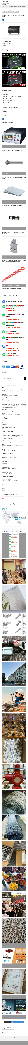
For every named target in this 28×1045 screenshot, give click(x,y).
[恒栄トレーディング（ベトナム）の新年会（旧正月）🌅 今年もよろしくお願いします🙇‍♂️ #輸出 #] (14, 725)
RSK (14, 405)
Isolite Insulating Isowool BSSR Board (12, 205)
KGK (14, 404)
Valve (3, 444)
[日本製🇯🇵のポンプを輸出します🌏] (14, 776)
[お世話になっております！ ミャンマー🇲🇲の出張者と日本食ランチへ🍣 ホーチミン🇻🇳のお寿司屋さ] (14, 571)
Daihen (9, 414)
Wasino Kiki (4, 447)
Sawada (22, 445)
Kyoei (3, 461)
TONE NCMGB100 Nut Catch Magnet (11, 288)
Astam (3, 445)
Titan (14, 411)
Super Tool (4, 397)
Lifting (3, 387)
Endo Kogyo (20, 389)
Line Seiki (18, 404)
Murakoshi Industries (6, 436)
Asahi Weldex (4, 414)
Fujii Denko (4, 411)
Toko (6, 461)
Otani (7, 473)
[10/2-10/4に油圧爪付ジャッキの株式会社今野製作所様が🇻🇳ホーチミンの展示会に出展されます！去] (14, 955)
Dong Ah (3, 468)
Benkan (3, 484)
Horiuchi (12, 435)
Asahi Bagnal (4, 450)
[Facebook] (14, 1037)
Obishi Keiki (10, 405)
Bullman (3, 465)
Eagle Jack (10, 389)
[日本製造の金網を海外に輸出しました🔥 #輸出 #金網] (14, 827)
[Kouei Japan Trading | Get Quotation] (6, 3)
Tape (3, 399)
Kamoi (3, 400)
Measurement (5, 403)
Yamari (3, 428)
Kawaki (8, 404)
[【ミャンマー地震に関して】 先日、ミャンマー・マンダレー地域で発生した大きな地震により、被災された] (14, 674)
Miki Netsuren (9, 391)
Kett (11, 404)
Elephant (15, 389)
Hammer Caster (5, 425)
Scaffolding (4, 463)
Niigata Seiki (4, 405)
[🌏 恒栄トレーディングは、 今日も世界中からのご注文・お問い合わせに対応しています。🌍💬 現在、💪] (14, 545)
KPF (7, 468)
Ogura (16, 395)
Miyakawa (6, 395)
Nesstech (13, 436)
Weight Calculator (5, 1032)
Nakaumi (3, 473)
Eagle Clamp (4, 389)
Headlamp (10, 11)
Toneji (10, 473)
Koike (13, 414)
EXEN (3, 457)
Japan (17, 11)
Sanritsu (17, 425)
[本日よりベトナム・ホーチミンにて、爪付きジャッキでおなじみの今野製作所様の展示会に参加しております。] (14, 904)
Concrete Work (5, 456)
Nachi (11, 445)
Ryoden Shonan (19, 405)
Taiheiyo (15, 457)
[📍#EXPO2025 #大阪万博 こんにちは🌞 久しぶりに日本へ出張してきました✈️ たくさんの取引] (14, 597)
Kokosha (10, 450)
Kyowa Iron (7, 445)
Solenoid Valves (20, 257)
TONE (7, 285)
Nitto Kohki (6, 418)
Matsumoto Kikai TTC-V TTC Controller (12, 150)
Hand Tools (4, 394)
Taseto (3, 422)
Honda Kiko (4, 442)
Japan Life (7, 457)
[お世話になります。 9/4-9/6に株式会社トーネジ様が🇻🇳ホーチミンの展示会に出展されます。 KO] (14, 1007)
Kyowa (8, 442)
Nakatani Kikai (12, 395)
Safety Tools (4, 409)
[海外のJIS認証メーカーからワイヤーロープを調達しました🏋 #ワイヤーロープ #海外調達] (14, 802)
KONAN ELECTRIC (10, 257)
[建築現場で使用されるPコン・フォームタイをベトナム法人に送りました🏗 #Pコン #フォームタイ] (14, 750)
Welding (3, 413)
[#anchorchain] (14, 930)
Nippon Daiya (16, 445)
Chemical (4, 202)
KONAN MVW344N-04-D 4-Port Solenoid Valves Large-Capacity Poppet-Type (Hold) (14, 261)
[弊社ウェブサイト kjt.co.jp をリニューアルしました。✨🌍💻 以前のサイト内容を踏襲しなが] (14, 520)
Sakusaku (8, 173)
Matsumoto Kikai (10, 147)
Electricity (4, 449)
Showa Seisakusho (6, 407)
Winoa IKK (16, 480)
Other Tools (4, 424)
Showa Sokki (13, 407)
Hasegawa (4, 404)
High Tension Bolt (5, 467)
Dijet (3, 418)
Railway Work (5, 459)
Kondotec (4, 391)
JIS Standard (7, 480)
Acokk (3, 435)
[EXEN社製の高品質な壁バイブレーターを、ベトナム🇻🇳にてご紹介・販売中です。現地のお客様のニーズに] (14, 648)
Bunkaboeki (7, 435)
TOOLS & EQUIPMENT (15, 285)
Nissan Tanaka (18, 414)
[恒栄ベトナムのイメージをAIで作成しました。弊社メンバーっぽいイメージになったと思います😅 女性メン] (14, 699)
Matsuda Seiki (12, 425)
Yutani (11, 397)
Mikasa (11, 457)
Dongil (3, 480)
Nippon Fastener (11, 468)
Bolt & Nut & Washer (6, 471)
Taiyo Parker (10, 438)
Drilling (3, 417)
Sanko (25, 405)
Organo (5, 438)
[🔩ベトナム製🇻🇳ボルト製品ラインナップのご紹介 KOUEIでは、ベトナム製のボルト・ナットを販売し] (14, 622)
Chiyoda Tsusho (6, 228)
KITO (10, 390)
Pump (3, 440)
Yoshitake (9, 447)
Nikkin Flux (18, 436)
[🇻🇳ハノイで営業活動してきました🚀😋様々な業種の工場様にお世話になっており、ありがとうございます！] (14, 879)
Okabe (7, 465)
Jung (7, 390)
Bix (2, 395)
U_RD (13, 450)
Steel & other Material (6, 479)
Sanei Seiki (15, 391)
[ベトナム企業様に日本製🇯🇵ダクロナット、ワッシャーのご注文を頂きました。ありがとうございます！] (14, 853)
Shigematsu (9, 411)
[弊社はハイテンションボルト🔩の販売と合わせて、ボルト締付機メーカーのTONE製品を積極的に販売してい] (14, 981)
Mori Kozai (9, 472)
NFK (2, 438)
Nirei (10, 400)
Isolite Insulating (11, 202)
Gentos (4, 11)
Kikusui (6, 400)
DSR (12, 480)
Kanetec (3, 390)
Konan (16, 435)
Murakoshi (20, 435)
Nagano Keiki (23, 404)
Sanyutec (4, 427)
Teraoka (13, 400)
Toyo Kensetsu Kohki (10, 427)
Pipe (3, 482)
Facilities (4, 434)
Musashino (13, 442)
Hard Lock (4, 472)
